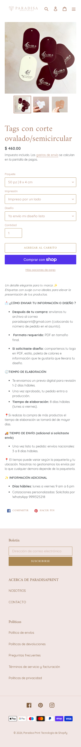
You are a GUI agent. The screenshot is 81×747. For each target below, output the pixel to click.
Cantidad (11, 225)
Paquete (10, 174)
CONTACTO (17, 602)
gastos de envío (47, 155)
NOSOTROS (17, 591)
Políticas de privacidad (25, 678)
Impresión (11, 191)
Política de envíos (21, 632)
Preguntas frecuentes (25, 655)
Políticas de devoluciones (27, 644)
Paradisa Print (31, 732)
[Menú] (73, 8)
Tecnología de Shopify (54, 732)
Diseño (9, 208)
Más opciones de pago (40, 269)
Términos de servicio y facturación (34, 667)
